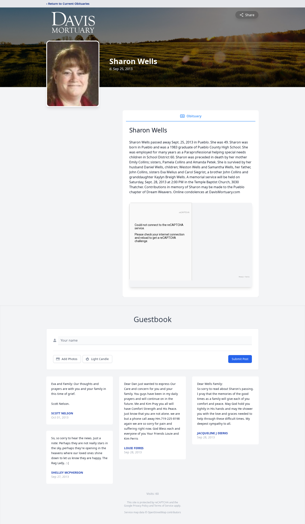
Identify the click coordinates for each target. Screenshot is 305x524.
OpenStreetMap (157, 512)
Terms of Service (163, 505)
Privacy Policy (141, 505)
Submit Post (240, 359)
